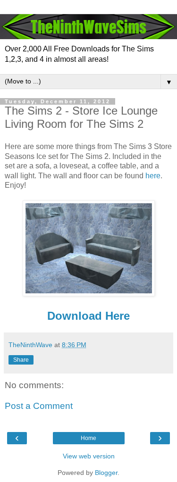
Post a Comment (39, 406)
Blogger (106, 472)
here (152, 176)
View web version (89, 456)
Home (88, 438)
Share (21, 360)
